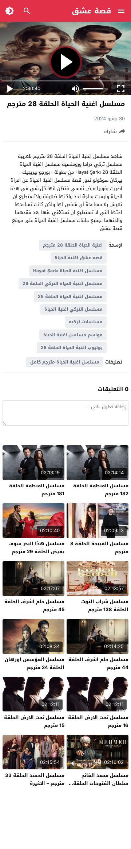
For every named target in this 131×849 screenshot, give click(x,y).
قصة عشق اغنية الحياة (79, 258)
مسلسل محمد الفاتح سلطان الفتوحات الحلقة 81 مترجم (100, 783)
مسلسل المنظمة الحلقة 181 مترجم (36, 489)
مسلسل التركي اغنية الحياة (73, 309)
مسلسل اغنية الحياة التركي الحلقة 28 (63, 283)
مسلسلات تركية (86, 322)
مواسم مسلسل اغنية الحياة (73, 335)
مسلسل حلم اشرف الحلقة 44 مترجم (98, 663)
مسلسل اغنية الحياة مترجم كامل (64, 362)
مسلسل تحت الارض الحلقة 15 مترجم (34, 721)
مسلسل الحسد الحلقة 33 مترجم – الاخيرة (34, 779)
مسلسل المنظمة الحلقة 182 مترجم (100, 489)
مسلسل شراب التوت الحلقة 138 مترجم (104, 605)
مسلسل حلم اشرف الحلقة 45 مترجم (34, 605)
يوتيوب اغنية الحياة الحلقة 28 (72, 348)
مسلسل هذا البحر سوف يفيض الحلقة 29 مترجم (36, 547)
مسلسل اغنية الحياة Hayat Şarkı (68, 271)
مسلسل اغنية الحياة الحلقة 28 (70, 296)
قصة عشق (91, 11)
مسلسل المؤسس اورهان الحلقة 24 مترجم (34, 663)
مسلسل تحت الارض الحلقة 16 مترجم (98, 721)
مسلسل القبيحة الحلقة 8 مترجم (99, 547)
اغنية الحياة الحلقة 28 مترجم (73, 245)
